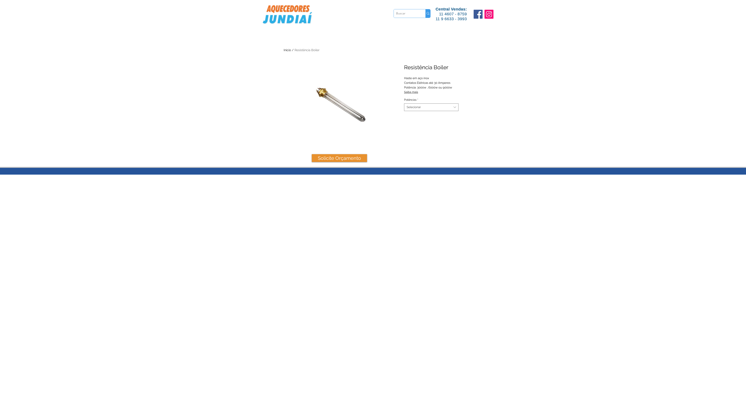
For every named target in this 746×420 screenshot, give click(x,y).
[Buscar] (427, 13)
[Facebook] (478, 14)
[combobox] (431, 107)
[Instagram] (489, 14)
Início (287, 50)
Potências (411, 99)
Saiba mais (411, 92)
